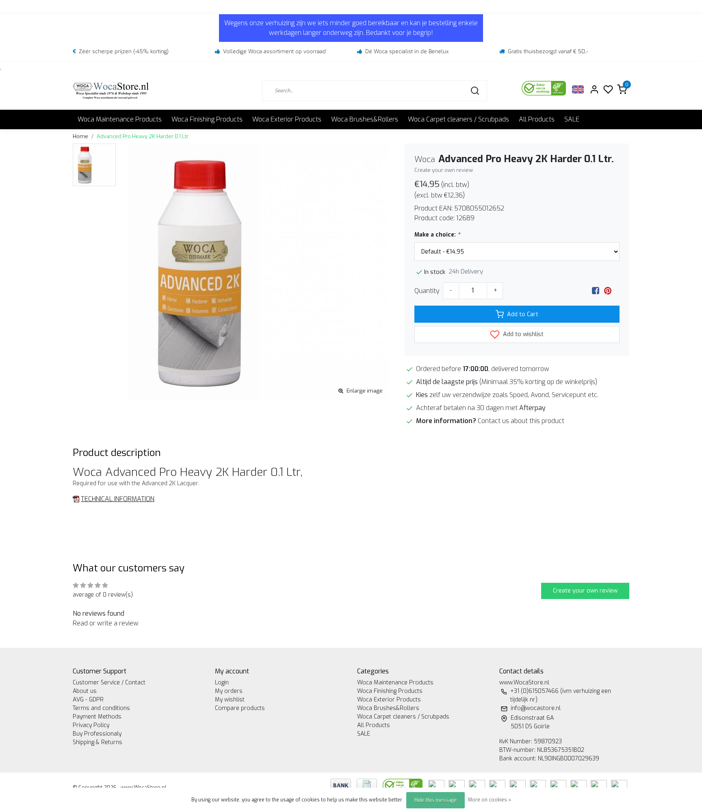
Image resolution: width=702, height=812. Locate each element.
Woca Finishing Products (207, 119)
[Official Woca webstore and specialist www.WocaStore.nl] (111, 90)
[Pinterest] (607, 291)
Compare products (240, 708)
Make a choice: (437, 235)
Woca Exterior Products (286, 119)
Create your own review (443, 170)
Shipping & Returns (97, 742)
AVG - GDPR (88, 699)
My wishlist (230, 699)
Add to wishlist (522, 334)
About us (85, 691)
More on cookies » (489, 800)
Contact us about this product (521, 421)
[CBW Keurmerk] (403, 784)
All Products (537, 119)
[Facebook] (595, 291)
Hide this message (435, 800)
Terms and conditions (101, 708)
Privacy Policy (91, 725)
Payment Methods (97, 717)
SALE (571, 119)
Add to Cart (522, 314)
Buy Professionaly (97, 734)
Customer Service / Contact (109, 682)
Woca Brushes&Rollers (364, 119)
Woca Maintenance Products (120, 119)
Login (222, 682)
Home (80, 136)
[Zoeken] (475, 90)
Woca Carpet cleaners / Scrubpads (458, 119)
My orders (229, 691)
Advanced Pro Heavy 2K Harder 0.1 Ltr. (143, 136)
